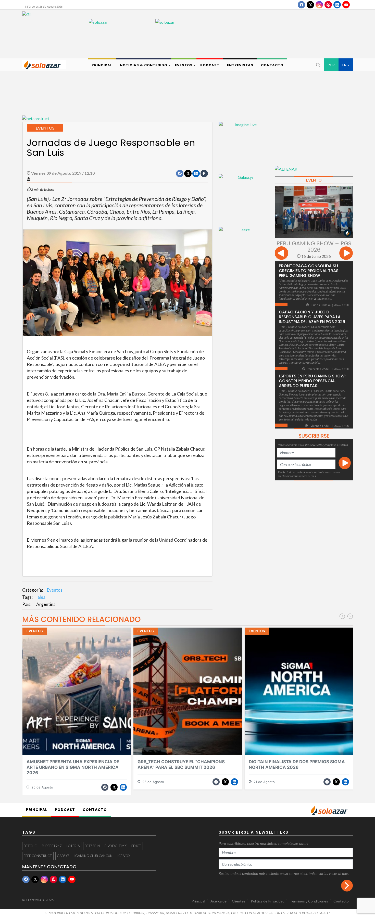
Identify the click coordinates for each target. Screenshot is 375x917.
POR (331, 65)
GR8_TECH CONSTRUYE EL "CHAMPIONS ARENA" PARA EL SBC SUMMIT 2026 (181, 764)
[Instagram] (319, 4)
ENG (345, 65)
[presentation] (281, 253)
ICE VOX (123, 856)
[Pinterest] (328, 4)
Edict (136, 846)
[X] (310, 4)
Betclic (30, 846)
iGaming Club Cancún (93, 856)
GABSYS (63, 856)
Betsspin (92, 846)
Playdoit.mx (116, 846)
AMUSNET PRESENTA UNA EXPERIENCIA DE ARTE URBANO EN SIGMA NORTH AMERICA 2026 (73, 767)
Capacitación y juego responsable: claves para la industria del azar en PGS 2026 (312, 317)
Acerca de (218, 901)
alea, (42, 597)
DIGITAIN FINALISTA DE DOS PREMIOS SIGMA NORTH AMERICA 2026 (297, 764)
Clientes (238, 901)
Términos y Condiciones (309, 901)
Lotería (73, 846)
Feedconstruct (38, 856)
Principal (198, 901)
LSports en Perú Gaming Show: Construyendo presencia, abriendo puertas (312, 381)
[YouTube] (346, 4)
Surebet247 (52, 846)
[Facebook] (301, 4)
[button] (317, 64)
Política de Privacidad (267, 901)
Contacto (341, 901)
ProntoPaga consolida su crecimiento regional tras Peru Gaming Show (309, 270)
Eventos (54, 590)
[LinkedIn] (337, 4)
